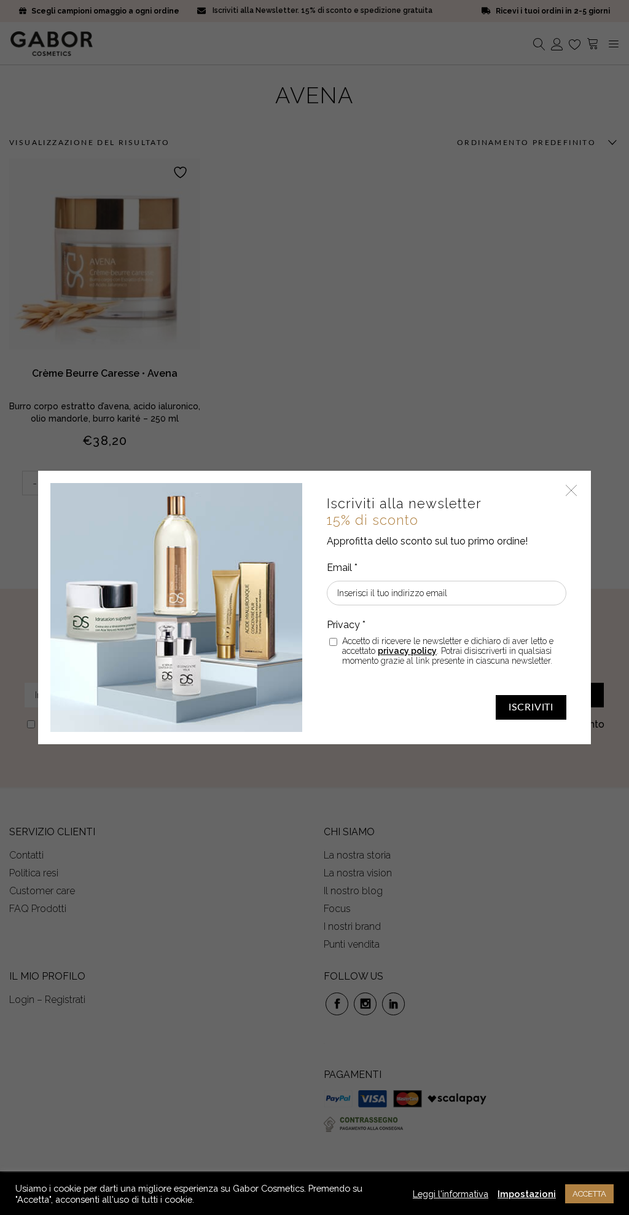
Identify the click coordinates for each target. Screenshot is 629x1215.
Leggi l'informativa (450, 1194)
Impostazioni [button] (527, 1194)
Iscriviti (531, 707)
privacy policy (407, 651)
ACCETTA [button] (589, 1193)
